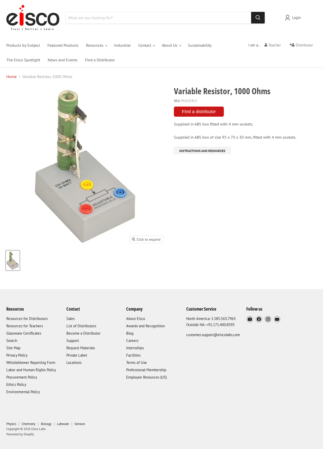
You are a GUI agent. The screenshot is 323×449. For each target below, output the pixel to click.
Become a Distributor (83, 333)
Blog (129, 333)
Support (72, 340)
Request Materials (80, 347)
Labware (63, 424)
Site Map (13, 347)
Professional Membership (146, 369)
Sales (70, 318)
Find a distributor (199, 111)
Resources (95, 45)
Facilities (133, 355)
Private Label (76, 355)
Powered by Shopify (20, 434)
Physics (11, 424)
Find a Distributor (100, 59)
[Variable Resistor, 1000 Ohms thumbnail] (13, 260)
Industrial (122, 45)
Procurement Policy (21, 377)
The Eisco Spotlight (23, 59)
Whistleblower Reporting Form (30, 362)
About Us (170, 45)
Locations (74, 362)
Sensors (79, 424)
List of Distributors (81, 325)
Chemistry (28, 424)
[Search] (258, 17)
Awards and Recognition (145, 325)
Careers (132, 340)
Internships (135, 347)
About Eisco (135, 318)
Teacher (274, 45)
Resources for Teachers (24, 325)
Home (11, 76)
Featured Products (62, 45)
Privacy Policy (17, 355)
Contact (145, 45)
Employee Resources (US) (146, 377)
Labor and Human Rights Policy (31, 369)
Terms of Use (136, 362)
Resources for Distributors (27, 318)
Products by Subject (23, 45)
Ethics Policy (16, 384)
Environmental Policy (23, 391)
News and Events (62, 59)
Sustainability (199, 45)
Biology (46, 424)
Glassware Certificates (23, 333)
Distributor (304, 45)
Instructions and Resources (202, 151)
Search (11, 340)
